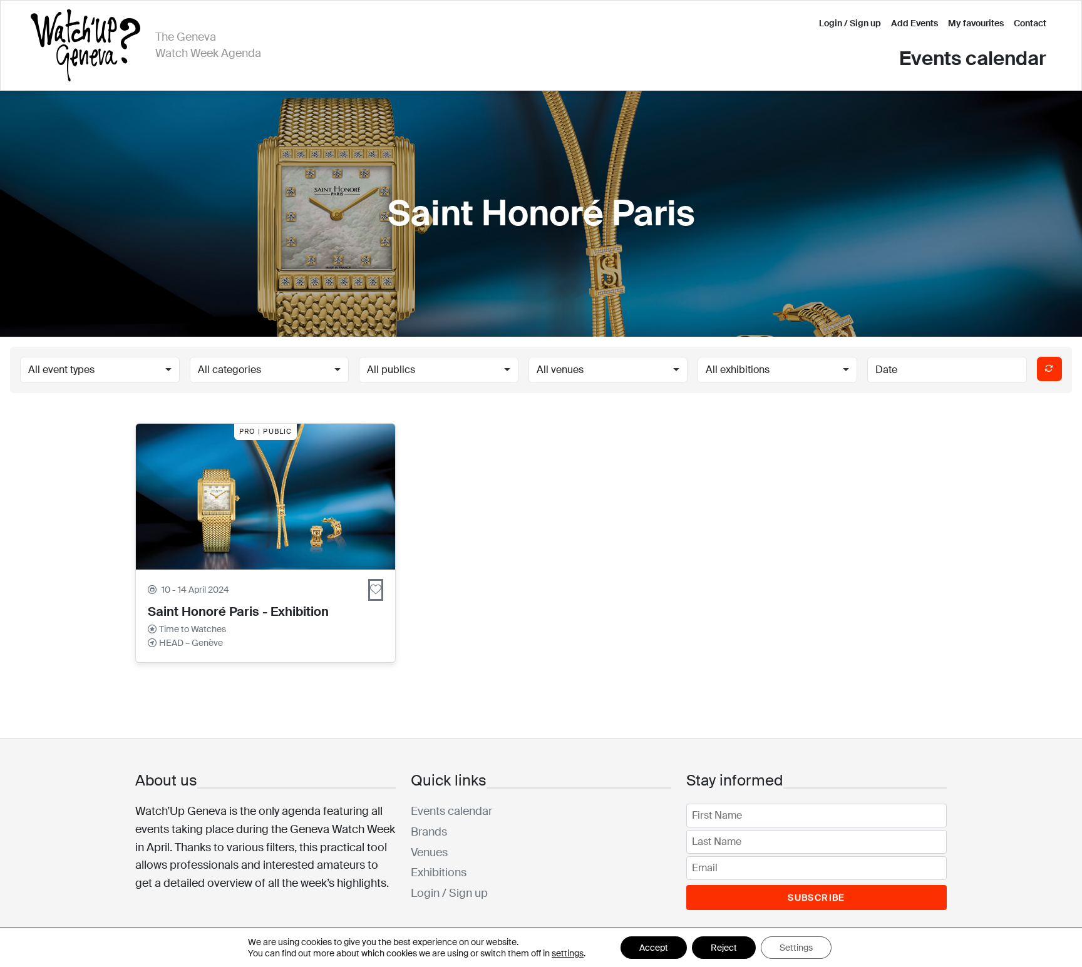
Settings (796, 947)
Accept (653, 947)
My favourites (976, 23)
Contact (1030, 23)
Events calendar (972, 58)
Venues (429, 852)
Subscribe (816, 897)
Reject (724, 947)
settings (568, 953)
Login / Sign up (850, 23)
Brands (429, 831)
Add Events (914, 23)
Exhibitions (438, 872)
